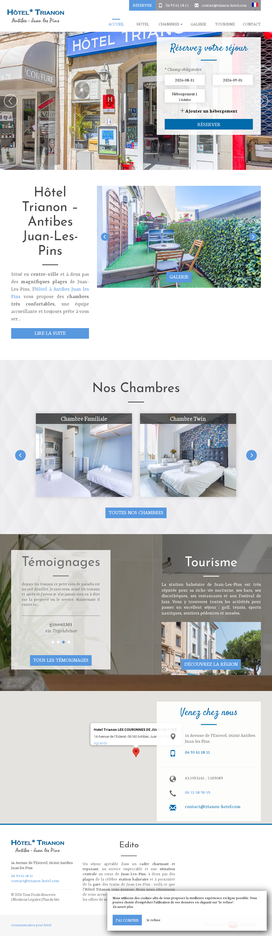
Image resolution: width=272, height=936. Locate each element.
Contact (252, 24)
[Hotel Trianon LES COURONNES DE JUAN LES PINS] (33, 16)
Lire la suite (50, 332)
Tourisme (225, 24)
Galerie (198, 24)
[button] (255, 5)
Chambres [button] (169, 24)
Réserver (142, 5)
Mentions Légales (26, 899)
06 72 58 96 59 (197, 792)
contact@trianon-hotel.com (224, 5)
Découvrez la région (211, 663)
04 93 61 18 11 (177, 5)
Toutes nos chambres (136, 512)
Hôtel (143, 24)
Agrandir (101, 743)
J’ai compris (127, 920)
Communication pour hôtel (31, 925)
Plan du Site (51, 899)
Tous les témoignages (60, 659)
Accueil (116, 24)
